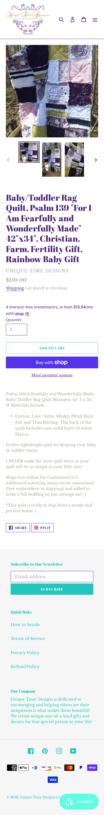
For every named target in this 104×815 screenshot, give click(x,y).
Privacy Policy (25, 652)
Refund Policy (25, 666)
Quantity (14, 320)
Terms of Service (28, 638)
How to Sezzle (25, 624)
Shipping (15, 288)
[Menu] (95, 19)
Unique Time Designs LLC (41, 797)
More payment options (52, 375)
